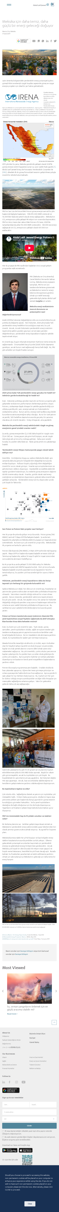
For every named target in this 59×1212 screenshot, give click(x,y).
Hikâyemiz (5, 1036)
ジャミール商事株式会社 (11, 1047)
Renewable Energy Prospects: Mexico (15, 937)
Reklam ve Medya (35, 1068)
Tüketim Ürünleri (35, 1065)
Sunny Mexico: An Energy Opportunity (15, 935)
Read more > (12, 1014)
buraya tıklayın (26, 951)
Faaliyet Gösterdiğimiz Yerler (11, 1040)
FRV (4, 172)
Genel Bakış (34, 1042)
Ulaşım (4, 1057)
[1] (54, 102)
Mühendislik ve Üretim (9, 1065)
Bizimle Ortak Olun (37, 1034)
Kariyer (32, 1038)
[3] (3, 939)
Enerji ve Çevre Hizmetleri (38, 1061)
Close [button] (30, 1204)
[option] (29, 995)
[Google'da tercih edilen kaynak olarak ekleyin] (23, 41)
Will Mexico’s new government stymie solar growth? (19, 939)
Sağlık (4, 1061)
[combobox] (29, 1119)
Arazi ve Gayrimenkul (36, 1057)
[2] (33, 107)
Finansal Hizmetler (8, 1068)
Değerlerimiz (6, 1044)
